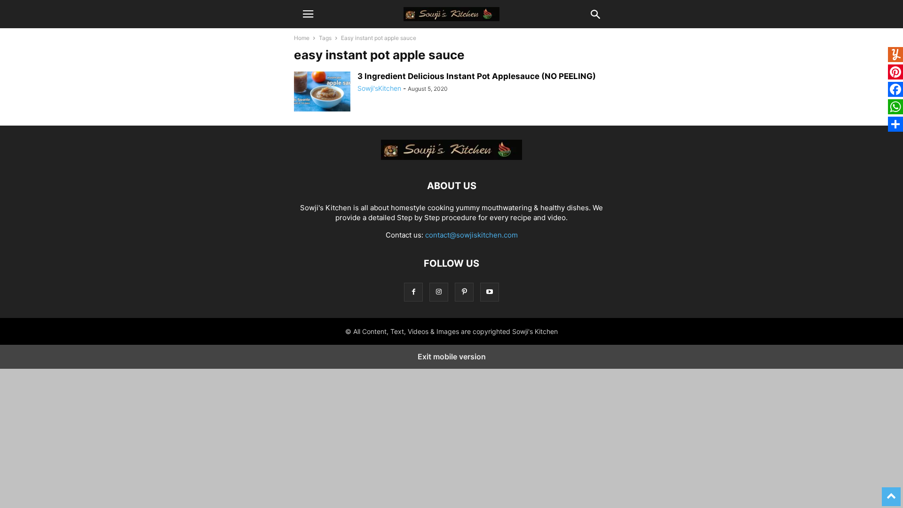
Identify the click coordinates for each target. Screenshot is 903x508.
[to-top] (891, 492)
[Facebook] (413, 291)
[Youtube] (489, 291)
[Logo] (451, 157)
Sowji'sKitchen (379, 88)
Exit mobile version (452, 356)
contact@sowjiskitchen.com (471, 234)
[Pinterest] (464, 291)
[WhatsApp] (895, 108)
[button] (308, 14)
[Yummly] (895, 55)
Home (301, 37)
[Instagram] (438, 291)
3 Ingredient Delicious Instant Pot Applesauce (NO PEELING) (476, 76)
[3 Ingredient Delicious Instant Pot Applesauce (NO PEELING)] (322, 92)
